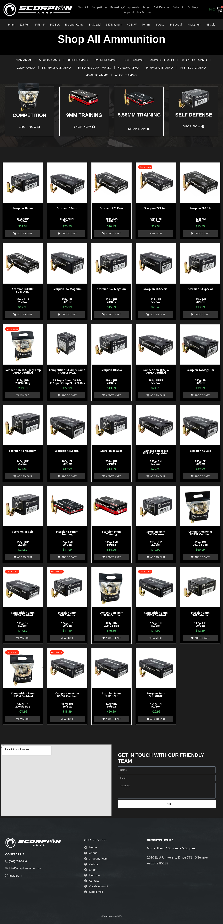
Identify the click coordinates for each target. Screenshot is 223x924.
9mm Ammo (24, 60)
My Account (144, 12)
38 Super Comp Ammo (94, 67)
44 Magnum (194, 24)
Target (147, 7)
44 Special (175, 24)
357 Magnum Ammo (56, 67)
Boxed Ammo (133, 60)
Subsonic (178, 7)
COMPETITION (29, 115)
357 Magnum (114, 24)
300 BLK (55, 24)
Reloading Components (124, 7)
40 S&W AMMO (128, 67)
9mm (11, 24)
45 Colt (210, 24)
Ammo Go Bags (162, 60)
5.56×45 (40, 24)
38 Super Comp (74, 24)
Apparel (129, 12)
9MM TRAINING (84, 115)
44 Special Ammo (193, 67)
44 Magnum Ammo (159, 67)
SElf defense (193, 114)
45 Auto (159, 24)
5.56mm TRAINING (139, 114)
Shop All (83, 7)
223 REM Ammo (106, 60)
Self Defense (161, 7)
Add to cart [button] (24, 233)
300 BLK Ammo (77, 60)
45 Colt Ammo (126, 75)
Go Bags (193, 7)
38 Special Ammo (194, 60)
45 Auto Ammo (97, 75)
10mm (146, 24)
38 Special (95, 24)
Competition (99, 7)
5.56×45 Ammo (49, 60)
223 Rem (25, 24)
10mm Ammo (26, 67)
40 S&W (132, 24)
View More (156, 233)
